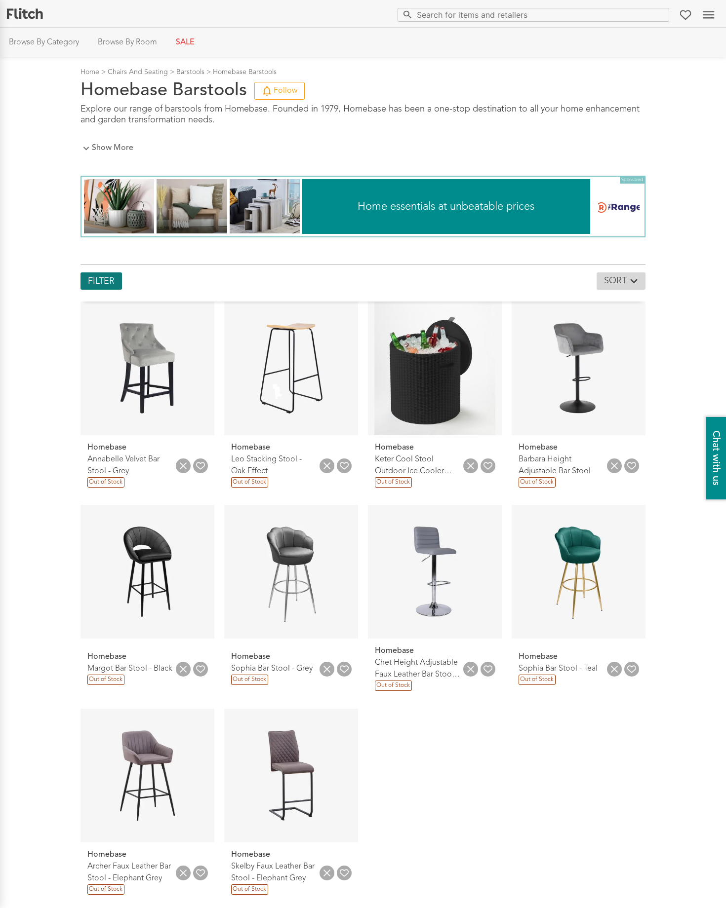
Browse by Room (127, 42)
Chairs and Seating (138, 72)
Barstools (190, 72)
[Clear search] (659, 14)
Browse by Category (44, 42)
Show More (112, 148)
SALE (185, 42)
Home (90, 72)
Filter (101, 281)
